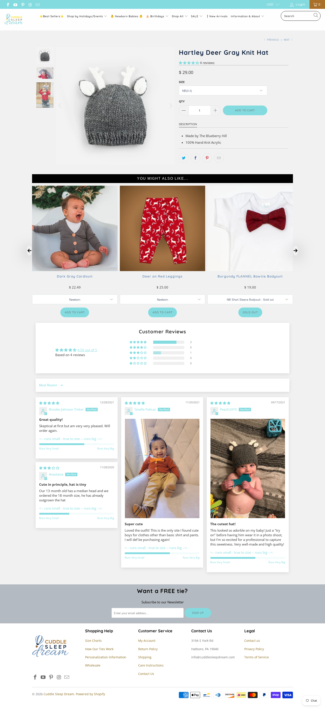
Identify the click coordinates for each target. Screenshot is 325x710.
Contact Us (146, 674)
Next (287, 39)
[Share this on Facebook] (195, 158)
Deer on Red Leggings (162, 276)
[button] (189, 62)
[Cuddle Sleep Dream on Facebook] (8, 4)
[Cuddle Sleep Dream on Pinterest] (22, 4)
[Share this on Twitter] (184, 158)
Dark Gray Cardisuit (75, 276)
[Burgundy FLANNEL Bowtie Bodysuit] (250, 270)
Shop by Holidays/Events (85, 16)
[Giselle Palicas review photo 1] (162, 468)
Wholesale (92, 665)
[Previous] (60, 106)
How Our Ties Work (99, 649)
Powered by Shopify (90, 694)
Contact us (252, 640)
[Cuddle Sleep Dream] (13, 20)
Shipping (144, 657)
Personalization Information (105, 657)
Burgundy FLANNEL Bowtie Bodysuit (250, 276)
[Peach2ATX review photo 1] (247, 468)
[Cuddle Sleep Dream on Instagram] (30, 4)
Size (182, 82)
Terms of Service (256, 657)
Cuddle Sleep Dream (59, 694)
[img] (49, 403)
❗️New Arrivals (217, 16)
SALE (195, 16)
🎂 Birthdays (155, 16)
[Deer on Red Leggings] (162, 270)
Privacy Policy (254, 649)
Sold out (250, 312)
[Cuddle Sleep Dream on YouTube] (15, 4)
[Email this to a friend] (219, 158)
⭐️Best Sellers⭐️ (52, 16)
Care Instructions (151, 665)
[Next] (170, 106)
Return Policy (148, 649)
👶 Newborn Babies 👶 (127, 16)
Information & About (245, 16)
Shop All (178, 16)
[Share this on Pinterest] (207, 158)
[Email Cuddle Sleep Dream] (37, 4)
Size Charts (93, 640)
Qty (182, 101)
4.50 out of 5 (87, 350)
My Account (146, 640)
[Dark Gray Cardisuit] (75, 270)
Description (188, 124)
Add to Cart (75, 312)
